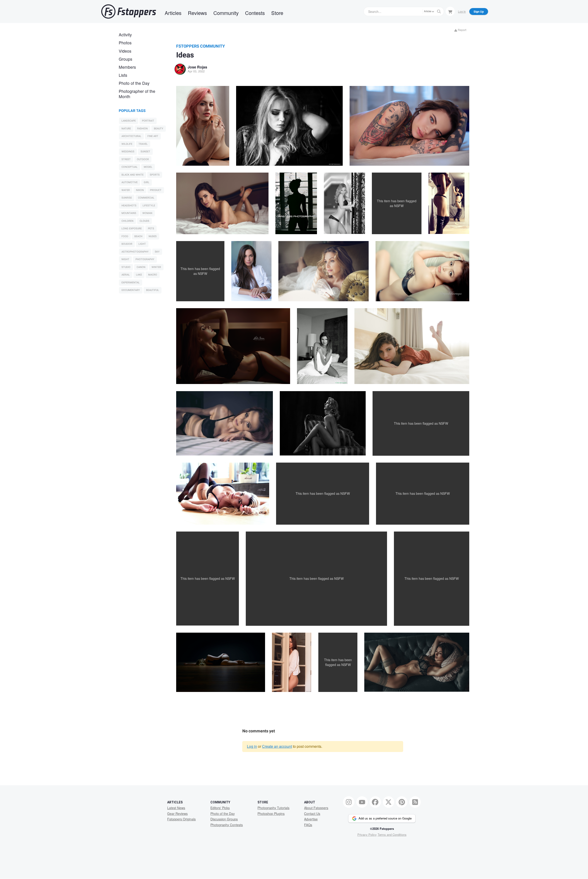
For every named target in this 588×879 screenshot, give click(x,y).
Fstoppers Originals (181, 819)
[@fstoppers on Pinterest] (401, 802)
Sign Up (479, 11)
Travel (143, 144)
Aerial (126, 275)
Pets (151, 228)
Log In (462, 11)
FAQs (308, 824)
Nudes (153, 236)
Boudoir (127, 244)
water (126, 190)
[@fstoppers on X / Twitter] (388, 802)
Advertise (311, 819)
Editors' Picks (220, 807)
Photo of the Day (134, 83)
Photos (125, 43)
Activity (125, 34)
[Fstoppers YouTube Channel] (362, 802)
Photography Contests (226, 824)
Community (226, 12)
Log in (252, 746)
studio (126, 267)
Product (155, 190)
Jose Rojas (197, 67)
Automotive (130, 182)
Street (126, 159)
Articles (173, 12)
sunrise (127, 198)
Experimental (131, 282)
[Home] (128, 11)
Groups (125, 59)
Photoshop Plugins (271, 813)
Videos (125, 51)
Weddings (128, 152)
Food (125, 236)
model (148, 167)
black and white (133, 175)
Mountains (129, 213)
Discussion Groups (224, 819)
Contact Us (312, 813)
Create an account (277, 746)
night (125, 259)
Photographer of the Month (137, 93)
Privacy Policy (367, 834)
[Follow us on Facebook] (375, 802)
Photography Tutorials (273, 807)
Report (461, 30)
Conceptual (130, 167)
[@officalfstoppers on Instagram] (348, 802)
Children (127, 221)
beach (138, 236)
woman (147, 213)
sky (157, 252)
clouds (144, 221)
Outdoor (143, 159)
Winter (156, 267)
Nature (126, 129)
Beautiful (152, 290)
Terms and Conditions (392, 834)
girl (146, 182)
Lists (123, 75)
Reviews (197, 12)
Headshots (129, 206)
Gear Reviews (177, 813)
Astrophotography (135, 252)
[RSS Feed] (415, 802)
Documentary (131, 290)
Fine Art (152, 136)
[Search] (439, 11)
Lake (139, 275)
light (142, 244)
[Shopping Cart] (450, 11)
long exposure (132, 228)
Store (277, 12)
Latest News (176, 807)
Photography (145, 259)
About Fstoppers (316, 807)
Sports (155, 175)
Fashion (142, 129)
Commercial (146, 198)
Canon (141, 267)
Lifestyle (149, 206)
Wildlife (127, 144)
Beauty (158, 129)
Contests (255, 12)
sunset (145, 152)
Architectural (131, 136)
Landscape (129, 121)
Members (127, 67)
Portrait (148, 121)
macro (152, 275)
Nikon (140, 190)
